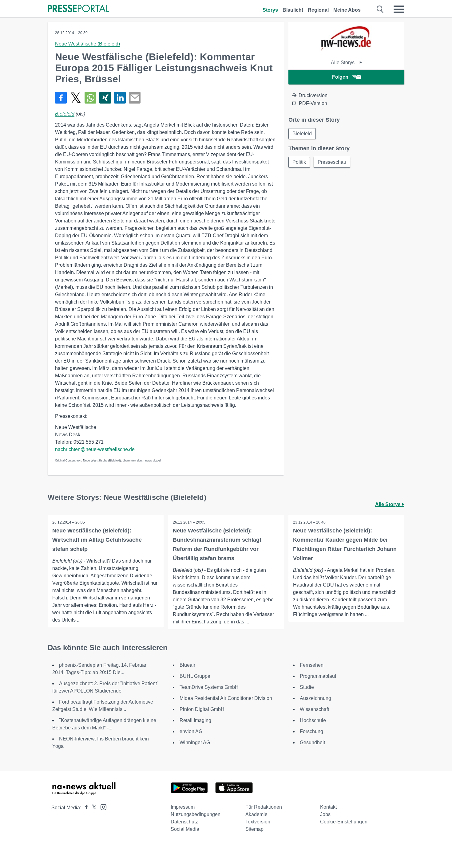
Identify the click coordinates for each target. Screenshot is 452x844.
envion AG (191, 731)
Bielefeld (64, 113)
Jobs (325, 814)
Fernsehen (311, 665)
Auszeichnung (315, 698)
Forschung (311, 731)
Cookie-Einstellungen (343, 821)
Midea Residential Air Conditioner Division (226, 698)
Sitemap (254, 829)
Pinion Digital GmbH (202, 709)
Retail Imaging (195, 720)
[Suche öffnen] (380, 9)
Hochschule (313, 720)
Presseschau (332, 162)
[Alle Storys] (346, 49)
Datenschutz (184, 821)
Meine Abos (347, 10)
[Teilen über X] (75, 98)
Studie (307, 687)
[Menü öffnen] (398, 9)
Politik (299, 162)
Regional (318, 10)
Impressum (183, 807)
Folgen (340, 77)
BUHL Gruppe (195, 676)
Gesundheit (312, 742)
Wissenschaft (314, 709)
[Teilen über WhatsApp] (90, 98)
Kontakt (328, 807)
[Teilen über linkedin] (120, 98)
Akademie (256, 814)
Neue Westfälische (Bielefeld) (87, 43)
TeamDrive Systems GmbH (209, 687)
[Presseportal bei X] (92, 807)
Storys (270, 10)
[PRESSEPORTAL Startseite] (78, 9)
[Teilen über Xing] (105, 98)
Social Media (185, 829)
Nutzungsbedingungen (195, 814)
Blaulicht (293, 10)
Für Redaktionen (263, 807)
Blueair (187, 665)
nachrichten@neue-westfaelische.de (95, 449)
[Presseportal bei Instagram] (101, 806)
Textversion (257, 821)
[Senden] (135, 98)
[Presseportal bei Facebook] (84, 807)
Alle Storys (343, 62)
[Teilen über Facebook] (61, 98)
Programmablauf (318, 676)
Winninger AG (195, 742)
